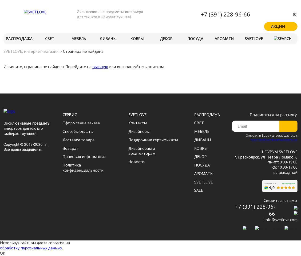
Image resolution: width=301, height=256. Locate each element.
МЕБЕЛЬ (78, 38)
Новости (136, 161)
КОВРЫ (137, 38)
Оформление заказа (81, 123)
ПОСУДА (195, 38)
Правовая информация (84, 156)
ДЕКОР (166, 38)
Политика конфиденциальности (83, 168)
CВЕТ (49, 38)
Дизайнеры (139, 131)
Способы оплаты (78, 131)
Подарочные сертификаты (153, 139)
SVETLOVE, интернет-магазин (31, 51)
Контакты (137, 123)
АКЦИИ (278, 26)
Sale (198, 190)
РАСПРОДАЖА (19, 38)
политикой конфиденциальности (273, 140)
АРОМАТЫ (224, 38)
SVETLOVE (254, 38)
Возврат (70, 148)
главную (100, 66)
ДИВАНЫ (108, 38)
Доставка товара (79, 139)
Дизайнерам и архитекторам (141, 151)
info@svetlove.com (281, 219)
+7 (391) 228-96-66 (225, 14)
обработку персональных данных (31, 248)
